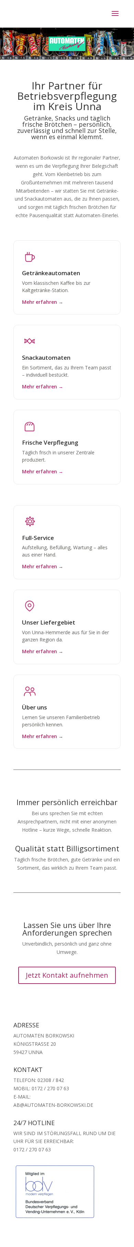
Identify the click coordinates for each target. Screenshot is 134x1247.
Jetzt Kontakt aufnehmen (67, 975)
